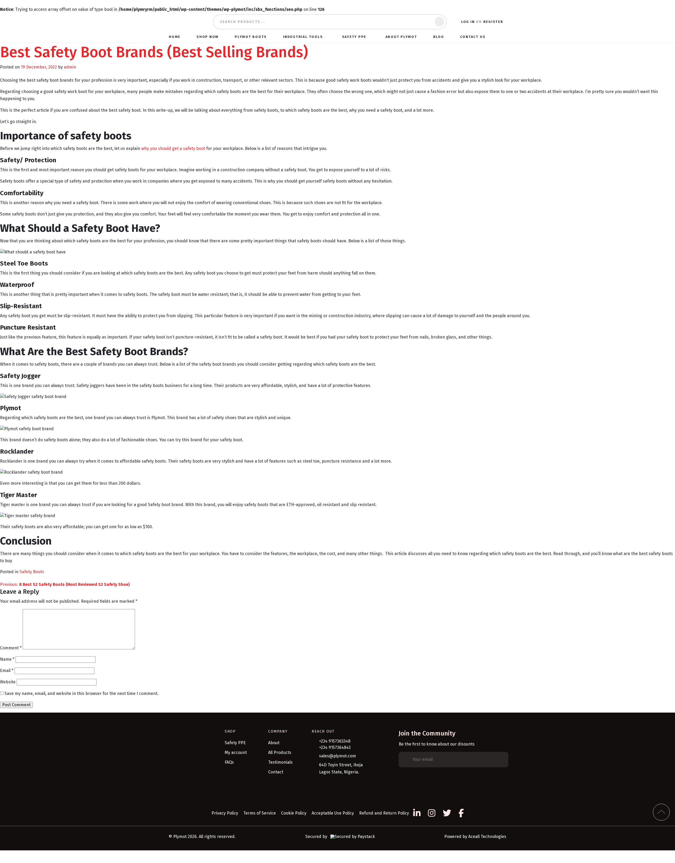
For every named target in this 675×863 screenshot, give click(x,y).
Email (6, 670)
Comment (11, 647)
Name (7, 659)
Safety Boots (32, 571)
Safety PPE (235, 742)
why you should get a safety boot (173, 148)
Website (8, 681)
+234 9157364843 (335, 747)
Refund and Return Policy (384, 813)
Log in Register (482, 22)
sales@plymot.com (337, 755)
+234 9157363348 (334, 741)
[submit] (439, 22)
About (273, 742)
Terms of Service (259, 813)
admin (70, 67)
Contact (275, 771)
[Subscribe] (500, 759)
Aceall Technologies (487, 836)
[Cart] (503, 37)
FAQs (229, 762)
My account (236, 752)
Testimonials (280, 762)
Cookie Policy (293, 813)
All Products (279, 752)
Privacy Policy (224, 813)
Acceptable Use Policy (333, 813)
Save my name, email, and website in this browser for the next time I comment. (81, 693)
